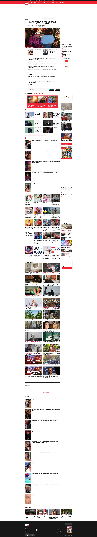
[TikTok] (68, 524)
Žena (36, 530)
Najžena (57, 2)
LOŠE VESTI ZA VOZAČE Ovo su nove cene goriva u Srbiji (38, 49)
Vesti (39, 2)
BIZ (41, 2)
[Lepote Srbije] (36, 0)
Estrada (32, 4)
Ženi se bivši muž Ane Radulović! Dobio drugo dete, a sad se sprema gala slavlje (44, 140)
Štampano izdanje (64, 144)
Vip (49, 2)
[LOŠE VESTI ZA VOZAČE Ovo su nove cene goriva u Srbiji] (30, 52)
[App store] (57, 90)
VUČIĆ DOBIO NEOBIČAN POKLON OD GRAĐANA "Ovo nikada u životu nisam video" (56, 129)
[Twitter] (71, 524)
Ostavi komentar (46, 392)
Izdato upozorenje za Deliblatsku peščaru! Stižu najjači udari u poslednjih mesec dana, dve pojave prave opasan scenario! (66, 111)
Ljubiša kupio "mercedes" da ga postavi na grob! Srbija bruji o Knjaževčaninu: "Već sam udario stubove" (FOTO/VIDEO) (65, 121)
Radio (63, 2)
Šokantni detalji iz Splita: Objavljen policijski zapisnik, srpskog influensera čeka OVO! (45, 473)
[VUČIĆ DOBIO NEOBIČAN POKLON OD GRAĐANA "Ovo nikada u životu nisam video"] (48, 130)
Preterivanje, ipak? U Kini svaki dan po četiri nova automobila (67, 47)
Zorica (40, 70)
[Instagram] (67, 524)
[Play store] (51, 90)
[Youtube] (70, 524)
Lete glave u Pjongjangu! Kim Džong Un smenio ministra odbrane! (41, 516)
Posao (57, 532)
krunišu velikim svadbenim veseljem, (51, 63)
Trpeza (60, 2)
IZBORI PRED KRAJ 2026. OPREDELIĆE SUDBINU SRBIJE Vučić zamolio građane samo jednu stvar (38, 122)
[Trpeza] (45, 0)
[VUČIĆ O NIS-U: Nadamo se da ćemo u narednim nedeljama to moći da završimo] (29, 115)
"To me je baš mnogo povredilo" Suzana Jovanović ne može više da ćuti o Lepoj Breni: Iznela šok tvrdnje (66, 140)
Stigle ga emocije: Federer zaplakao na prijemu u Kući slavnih (66, 49)
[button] (45, 26)
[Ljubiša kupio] (66, 116)
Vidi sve (67, 66)
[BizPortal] (31, 0)
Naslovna (35, 2)
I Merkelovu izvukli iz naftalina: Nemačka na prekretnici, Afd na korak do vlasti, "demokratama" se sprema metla (67, 58)
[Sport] (49, 0)
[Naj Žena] (41, 0)
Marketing (57, 528)
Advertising (57, 529)
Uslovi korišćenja (58, 531)
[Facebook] (65, 524)
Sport (47, 2)
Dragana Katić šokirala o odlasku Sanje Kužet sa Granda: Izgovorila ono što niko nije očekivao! (67, 52)
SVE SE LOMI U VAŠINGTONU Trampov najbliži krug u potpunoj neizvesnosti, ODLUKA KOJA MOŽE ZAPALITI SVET (53, 51)
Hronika (44, 2)
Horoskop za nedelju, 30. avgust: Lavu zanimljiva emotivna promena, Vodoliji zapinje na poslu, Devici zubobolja (54, 517)
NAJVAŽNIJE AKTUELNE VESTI (39, 93)
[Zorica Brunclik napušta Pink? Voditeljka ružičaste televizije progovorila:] (28, 166)
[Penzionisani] (53, 0)
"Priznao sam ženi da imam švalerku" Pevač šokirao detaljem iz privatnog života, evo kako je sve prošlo (66, 131)
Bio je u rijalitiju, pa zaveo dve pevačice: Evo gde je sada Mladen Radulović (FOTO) (45, 420)
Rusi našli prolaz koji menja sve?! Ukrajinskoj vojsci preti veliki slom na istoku (30, 516)
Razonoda (52, 2)
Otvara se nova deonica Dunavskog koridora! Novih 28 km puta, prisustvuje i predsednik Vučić (67, 55)
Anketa (62, 259)
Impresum (57, 530)
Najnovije (32, 2)
